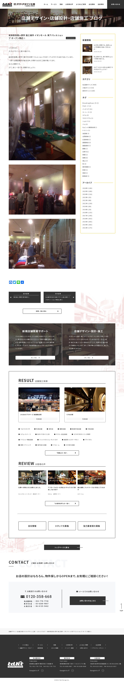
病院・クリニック (25, 445)
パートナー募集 (69, 648)
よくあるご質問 (81, 4)
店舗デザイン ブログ (26, 648)
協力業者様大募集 (91, 526)
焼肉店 (51, 429)
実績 (61, 4)
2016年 (85, 219)
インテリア (86, 109)
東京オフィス (87, 91)
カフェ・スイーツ (25, 434)
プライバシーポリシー (98, 648)
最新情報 (40, 648)
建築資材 (86, 146)
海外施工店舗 (41, 445)
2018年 (85, 212)
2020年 (85, 206)
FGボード (86, 106)
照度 (84, 155)
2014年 (85, 225)
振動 (84, 149)
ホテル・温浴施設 (61, 434)
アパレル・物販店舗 (26, 440)
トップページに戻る (62, 547)
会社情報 (92, 4)
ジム (84, 124)
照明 (84, 158)
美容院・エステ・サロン (71, 440)
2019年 (85, 209)
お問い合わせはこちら (88, 601)
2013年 (85, 228)
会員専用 (101, 4)
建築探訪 (86, 142)
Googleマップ (34, 670)
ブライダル (88, 440)
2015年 (85, 222)
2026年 (85, 188)
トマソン (85, 130)
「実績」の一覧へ (62, 453)
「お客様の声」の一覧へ (62, 503)
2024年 (85, 194)
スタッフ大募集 (62, 526)
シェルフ (85, 121)
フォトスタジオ (25, 429)
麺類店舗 (63, 429)
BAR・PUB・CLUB (43, 434)
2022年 (85, 200)
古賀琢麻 (86, 136)
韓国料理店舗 (76, 429)
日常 (84, 152)
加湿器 (85, 133)
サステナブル (87, 118)
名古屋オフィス (87, 85)
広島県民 (86, 139)
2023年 (85, 197)
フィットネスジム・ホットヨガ (48, 440)
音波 (84, 173)
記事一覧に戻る (41, 311)
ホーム (46, 4)
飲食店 (85, 176)
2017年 (85, 216)
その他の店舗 (70, 445)
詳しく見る (34, 358)
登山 (84, 161)
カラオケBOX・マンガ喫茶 (82, 434)
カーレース (86, 112)
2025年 (85, 191)
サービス (54, 4)
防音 (84, 170)
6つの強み (26, 645)
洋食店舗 (91, 429)
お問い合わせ (115, 4)
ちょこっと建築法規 (89, 127)
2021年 (85, 203)
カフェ (85, 115)
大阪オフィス (87, 88)
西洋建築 (86, 167)
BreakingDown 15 (89, 103)
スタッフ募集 (54, 648)
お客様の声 (69, 4)
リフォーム (56, 445)
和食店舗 (39, 429)
